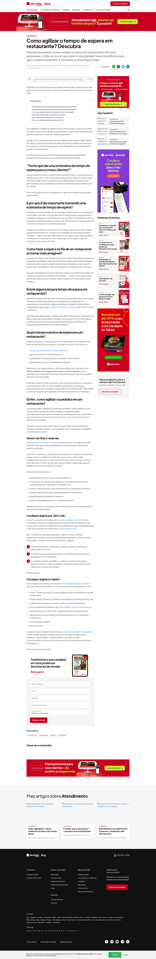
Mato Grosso (103, 917)
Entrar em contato (117, 887)
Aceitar (114, 955)
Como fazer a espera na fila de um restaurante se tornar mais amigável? (53, 112)
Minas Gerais (31, 920)
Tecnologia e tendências (50, 10)
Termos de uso (32, 942)
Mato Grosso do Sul (116, 917)
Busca (128, 10)
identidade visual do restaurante (75, 607)
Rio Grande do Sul (99, 920)
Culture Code (56, 878)
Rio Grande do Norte (85, 920)
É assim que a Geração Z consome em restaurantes (77, 829)
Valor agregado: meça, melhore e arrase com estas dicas (42, 831)
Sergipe (48, 922)
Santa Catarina (32, 922)
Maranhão (94, 917)
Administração (32, 10)
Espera (53, 735)
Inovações (62, 735)
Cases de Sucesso (58, 881)
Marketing (76, 10)
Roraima (118, 920)
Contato (54, 903)
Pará (37, 920)
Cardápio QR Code (34, 878)
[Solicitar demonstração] (78, 768)
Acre (28, 917)
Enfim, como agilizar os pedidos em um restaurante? (47, 120)
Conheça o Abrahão (120, 4)
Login (53, 888)
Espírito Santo (79, 917)
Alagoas (34, 917)
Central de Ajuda (57, 899)
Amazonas (47, 917)
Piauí (64, 920)
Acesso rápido (35, 101)
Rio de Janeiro (72, 920)
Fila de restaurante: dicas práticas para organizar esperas (118, 143)
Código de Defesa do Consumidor (66, 307)
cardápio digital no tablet (77, 583)
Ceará (59, 917)
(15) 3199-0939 (123, 855)
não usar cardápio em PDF (69, 520)
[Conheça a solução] (78, 21)
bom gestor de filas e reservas (44, 442)
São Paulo (41, 922)
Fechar (126, 955)
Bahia (54, 917)
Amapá (40, 917)
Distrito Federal (67, 917)
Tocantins (56, 922)
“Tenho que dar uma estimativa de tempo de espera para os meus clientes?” (54, 107)
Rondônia (110, 920)
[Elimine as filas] (113, 92)
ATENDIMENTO (32, 36)
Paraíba (43, 920)
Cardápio (65, 10)
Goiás (87, 917)
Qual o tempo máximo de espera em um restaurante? (47, 117)
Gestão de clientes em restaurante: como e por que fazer (118, 132)
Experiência (44, 735)
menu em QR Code (68, 528)
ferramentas (32, 735)
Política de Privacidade (85, 954)
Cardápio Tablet (33, 874)
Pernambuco (57, 920)
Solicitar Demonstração (59, 885)
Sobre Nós (55, 874)
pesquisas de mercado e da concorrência (49, 350)
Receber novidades (110, 391)
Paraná (49, 920)
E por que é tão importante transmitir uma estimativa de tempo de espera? (54, 109)
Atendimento (87, 10)
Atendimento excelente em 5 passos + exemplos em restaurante (113, 831)
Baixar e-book (39, 720)
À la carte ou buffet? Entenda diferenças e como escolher (117, 122)
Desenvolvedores (66, 942)
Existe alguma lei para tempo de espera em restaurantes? (49, 115)
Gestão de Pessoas (103, 10)
